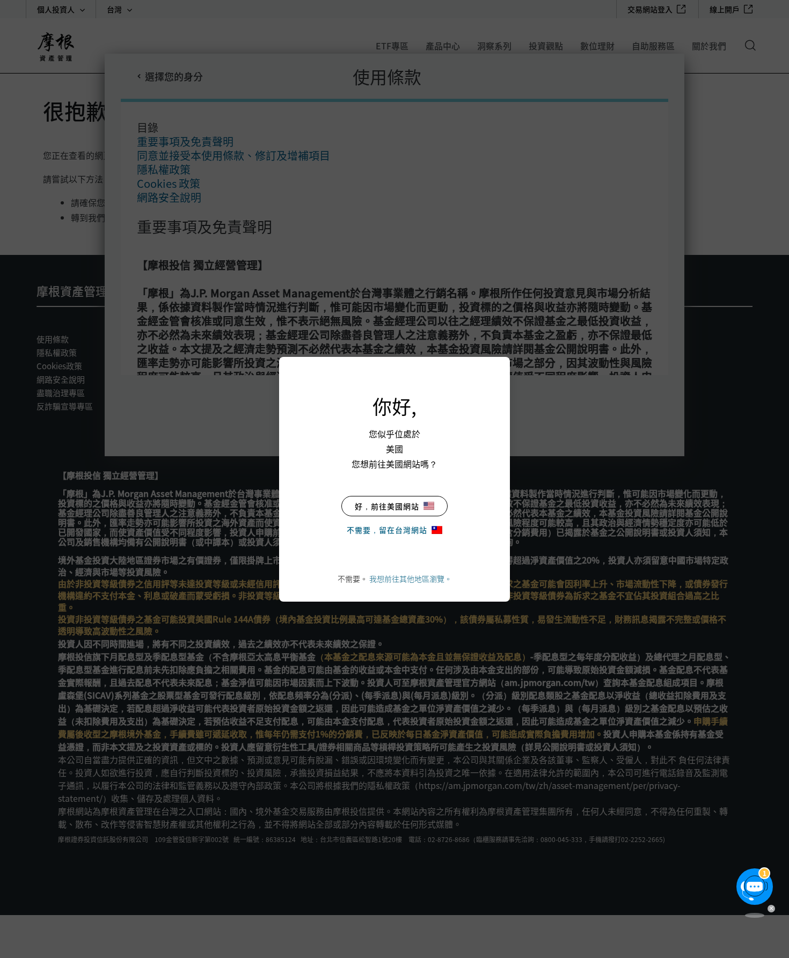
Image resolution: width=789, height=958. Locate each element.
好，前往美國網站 (387, 506)
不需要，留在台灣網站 (387, 529)
